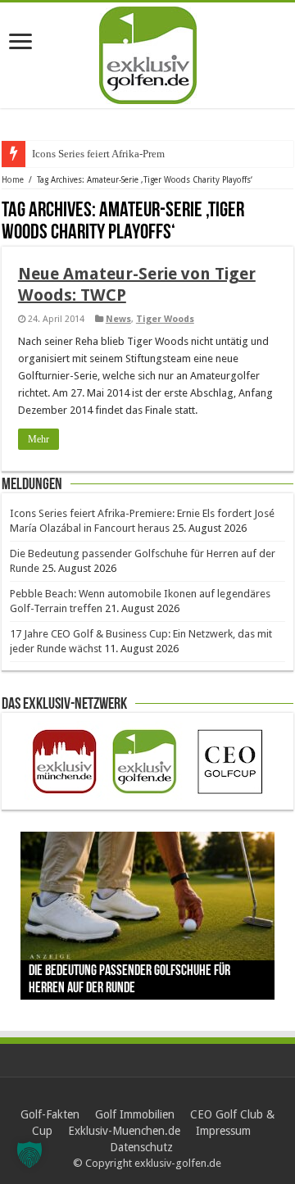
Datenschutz (141, 1147)
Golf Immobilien (135, 1114)
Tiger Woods (165, 319)
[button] (29, 1154)
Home (13, 179)
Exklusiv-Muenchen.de (124, 1130)
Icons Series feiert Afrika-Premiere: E (112, 153)
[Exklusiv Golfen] (148, 52)
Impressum (223, 1130)
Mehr (38, 439)
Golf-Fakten (49, 1114)
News (118, 319)
